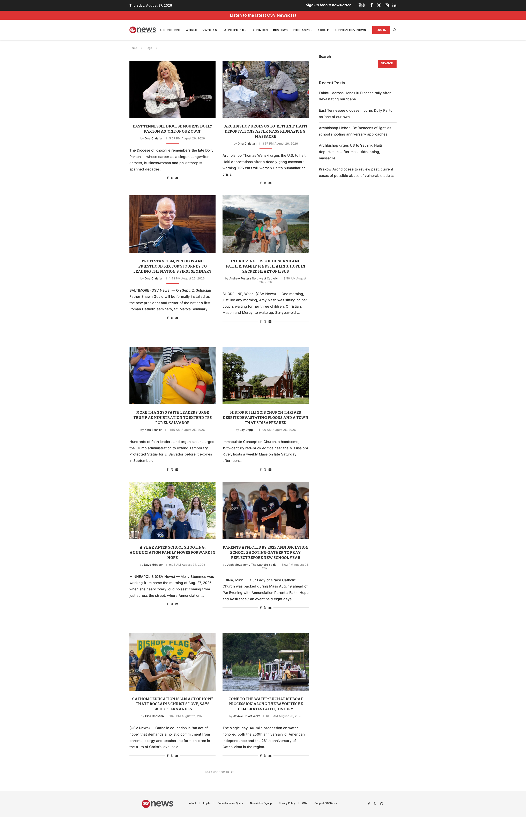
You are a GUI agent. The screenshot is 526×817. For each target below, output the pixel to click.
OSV (304, 803)
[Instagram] (387, 5)
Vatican (209, 30)
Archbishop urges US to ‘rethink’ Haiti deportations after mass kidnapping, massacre (265, 131)
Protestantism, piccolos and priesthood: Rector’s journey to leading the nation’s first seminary (172, 266)
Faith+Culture (235, 30)
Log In (381, 29)
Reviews (280, 30)
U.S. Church (170, 30)
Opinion (260, 30)
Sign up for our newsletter (328, 5)
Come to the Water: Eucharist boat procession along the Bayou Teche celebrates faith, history (265, 704)
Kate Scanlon (153, 429)
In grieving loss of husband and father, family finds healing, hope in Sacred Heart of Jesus (265, 266)
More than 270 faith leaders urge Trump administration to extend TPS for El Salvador (172, 417)
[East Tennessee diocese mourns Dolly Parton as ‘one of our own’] (172, 89)
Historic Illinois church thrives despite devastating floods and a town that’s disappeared (265, 417)
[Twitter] (378, 5)
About (323, 30)
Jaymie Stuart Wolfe (246, 716)
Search (325, 56)
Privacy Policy (287, 803)
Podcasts (301, 30)
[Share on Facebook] (167, 178)
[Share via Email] (176, 178)
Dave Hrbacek (153, 564)
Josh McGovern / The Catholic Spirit (251, 564)
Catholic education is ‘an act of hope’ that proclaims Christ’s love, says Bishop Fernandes (172, 704)
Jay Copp (246, 429)
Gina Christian (154, 138)
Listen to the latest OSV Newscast (263, 15)
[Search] (394, 30)
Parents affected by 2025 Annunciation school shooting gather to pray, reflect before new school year (266, 552)
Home (133, 48)
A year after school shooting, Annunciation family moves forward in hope (172, 552)
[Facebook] (371, 5)
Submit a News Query (230, 803)
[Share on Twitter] (172, 178)
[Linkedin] (394, 5)
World (191, 30)
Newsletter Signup (261, 803)
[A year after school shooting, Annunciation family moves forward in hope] (172, 510)
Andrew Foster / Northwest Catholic (253, 278)
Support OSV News (349, 30)
